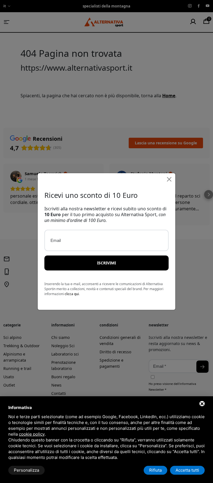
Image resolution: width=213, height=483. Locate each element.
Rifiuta (155, 470)
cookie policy (32, 434)
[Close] (169, 179)
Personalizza (26, 470)
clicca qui (72, 294)
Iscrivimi (106, 262)
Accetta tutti (187, 470)
